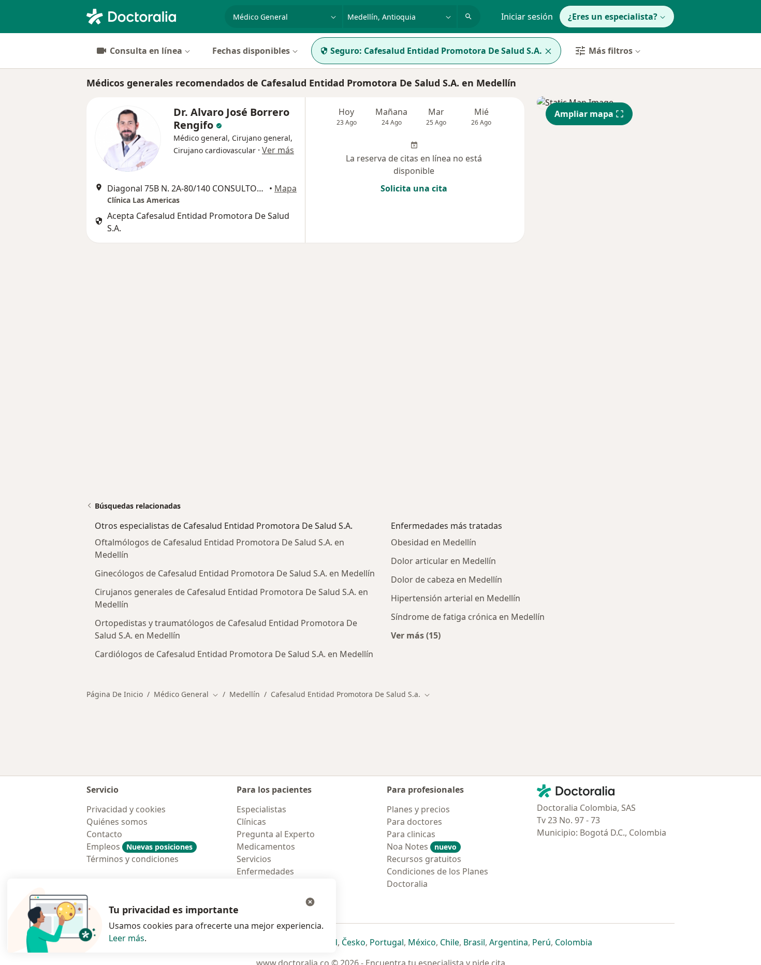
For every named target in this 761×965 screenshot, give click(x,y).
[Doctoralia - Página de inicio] (151, 15)
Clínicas (251, 821)
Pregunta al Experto (276, 834)
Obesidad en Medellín (433, 542)
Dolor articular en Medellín (443, 561)
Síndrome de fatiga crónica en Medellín (468, 616)
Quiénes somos (117, 821)
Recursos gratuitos (424, 859)
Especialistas (261, 809)
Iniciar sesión (527, 16)
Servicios (254, 859)
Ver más (278, 150)
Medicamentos (266, 846)
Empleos (139, 846)
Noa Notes (422, 846)
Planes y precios (418, 809)
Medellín (244, 694)
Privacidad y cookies (126, 809)
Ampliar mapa (583, 114)
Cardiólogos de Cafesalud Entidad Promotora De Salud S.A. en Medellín (234, 654)
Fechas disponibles (251, 50)
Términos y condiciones (132, 859)
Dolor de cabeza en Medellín (446, 579)
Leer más (126, 938)
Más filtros (611, 50)
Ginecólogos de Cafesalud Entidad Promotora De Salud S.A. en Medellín (235, 573)
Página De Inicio (114, 694)
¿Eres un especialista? (612, 16)
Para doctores (414, 821)
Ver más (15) (416, 635)
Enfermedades (265, 871)
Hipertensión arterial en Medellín (455, 598)
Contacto (104, 834)
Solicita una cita (413, 188)
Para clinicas (411, 834)
